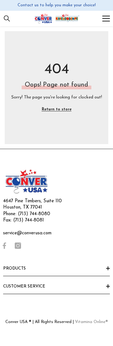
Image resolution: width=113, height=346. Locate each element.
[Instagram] (18, 245)
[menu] (106, 18)
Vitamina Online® (91, 322)
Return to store (57, 109)
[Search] (7, 18)
